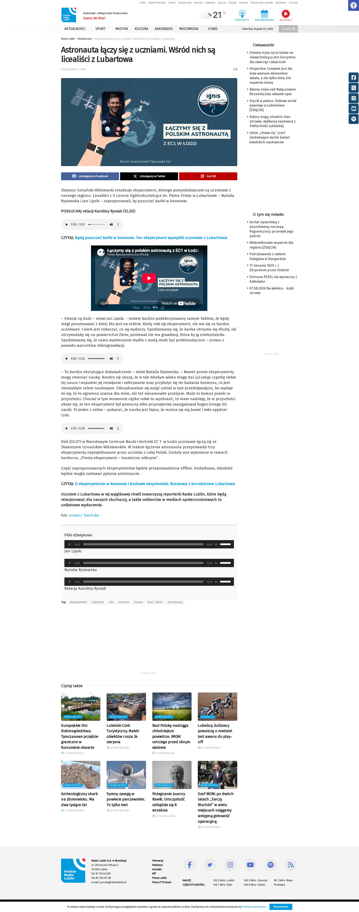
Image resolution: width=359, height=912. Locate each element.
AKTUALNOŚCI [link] (74, 29)
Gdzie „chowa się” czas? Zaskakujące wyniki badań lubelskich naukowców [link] (270, 137)
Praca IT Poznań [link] (161, 882)
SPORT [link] (100, 29)
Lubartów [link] (210, 2)
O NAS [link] (213, 29)
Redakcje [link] (207, 717)
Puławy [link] (233, 2)
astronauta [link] (175, 602)
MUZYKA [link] (122, 29)
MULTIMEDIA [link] (188, 29)
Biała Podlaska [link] (157, 2)
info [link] (111, 602)
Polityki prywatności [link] (254, 906)
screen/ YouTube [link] (84, 515)
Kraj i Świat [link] (155, 602)
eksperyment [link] (78, 602)
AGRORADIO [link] (164, 29)
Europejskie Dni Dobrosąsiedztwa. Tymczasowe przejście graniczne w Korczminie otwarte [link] (79, 736)
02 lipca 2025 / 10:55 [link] (73, 69)
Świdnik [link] (243, 2)
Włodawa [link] (280, 2)
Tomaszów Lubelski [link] (261, 2)
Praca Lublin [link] (159, 877)
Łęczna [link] (222, 2)
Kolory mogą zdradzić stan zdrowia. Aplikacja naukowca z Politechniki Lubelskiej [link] (273, 121)
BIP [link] (154, 873)
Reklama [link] (157, 865)
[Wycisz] (216, 544)
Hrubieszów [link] (185, 2)
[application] (149, 544)
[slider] (226, 544)
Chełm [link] (172, 2)
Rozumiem (281, 906)
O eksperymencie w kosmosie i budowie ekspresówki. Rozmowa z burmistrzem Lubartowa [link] (155, 483)
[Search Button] (294, 29)
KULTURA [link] (141, 29)
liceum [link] (138, 602)
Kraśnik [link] (198, 2)
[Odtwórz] (70, 544)
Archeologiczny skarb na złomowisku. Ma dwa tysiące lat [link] (79, 799)
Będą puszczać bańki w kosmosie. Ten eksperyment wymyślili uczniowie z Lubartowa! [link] (151, 237)
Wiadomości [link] (72, 717)
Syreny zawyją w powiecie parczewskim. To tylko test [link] (126, 799)
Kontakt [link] (157, 869)
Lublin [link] (142, 2)
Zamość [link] (293, 2)
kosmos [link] (124, 602)
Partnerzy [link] (157, 860)
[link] (353, 5)
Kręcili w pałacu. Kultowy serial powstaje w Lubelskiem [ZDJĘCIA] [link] (273, 105)
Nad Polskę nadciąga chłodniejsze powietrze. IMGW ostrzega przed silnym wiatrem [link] (171, 736)
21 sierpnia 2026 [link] (210, 748)
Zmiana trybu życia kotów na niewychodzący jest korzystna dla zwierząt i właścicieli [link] (272, 57)
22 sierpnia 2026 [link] (74, 753)
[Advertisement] (149, 641)
